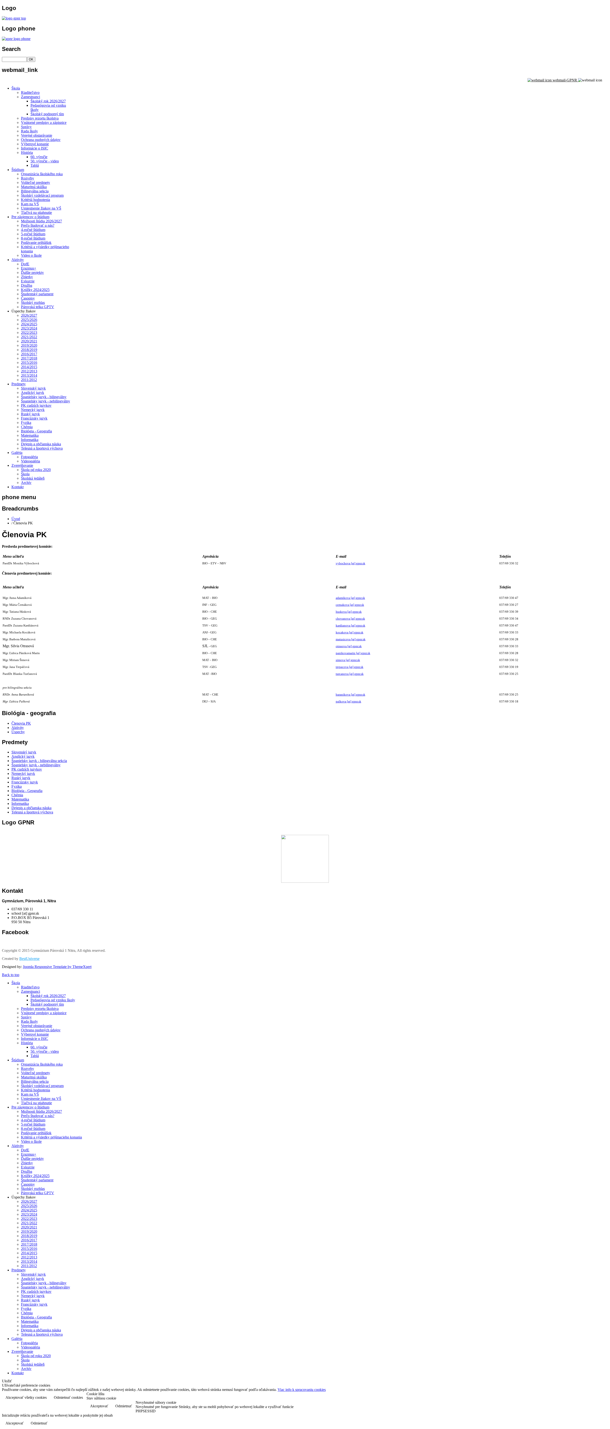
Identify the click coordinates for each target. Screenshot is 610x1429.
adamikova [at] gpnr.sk (350, 598)
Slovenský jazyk (33, 388)
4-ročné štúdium (33, 230)
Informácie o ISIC (34, 148)
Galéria (16, 453)
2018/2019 (29, 350)
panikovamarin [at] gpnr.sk (353, 653)
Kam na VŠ (30, 204)
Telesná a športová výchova (42, 448)
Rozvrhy (27, 178)
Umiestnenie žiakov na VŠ (41, 208)
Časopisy (28, 298)
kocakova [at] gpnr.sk (349, 632)
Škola (15, 88)
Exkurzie (28, 281)
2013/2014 (29, 375)
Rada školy (29, 131)
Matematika (30, 435)
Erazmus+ (28, 268)
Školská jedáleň (33, 478)
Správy (26, 127)
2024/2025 (29, 324)
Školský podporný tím (47, 114)
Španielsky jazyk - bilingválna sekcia (39, 761)
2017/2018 (29, 358)
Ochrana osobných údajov (41, 140)
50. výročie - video (44, 161)
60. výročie (38, 157)
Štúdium (17, 170)
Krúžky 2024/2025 (35, 290)
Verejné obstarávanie (36, 135)
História (27, 152)
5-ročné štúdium (33, 234)
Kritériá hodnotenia (35, 200)
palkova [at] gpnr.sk (348, 701)
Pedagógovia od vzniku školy (52, 1000)
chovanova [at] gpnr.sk (350, 618)
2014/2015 (29, 367)
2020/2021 (29, 341)
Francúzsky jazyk (34, 418)
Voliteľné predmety (35, 183)
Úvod (15, 519)
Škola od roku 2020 (36, 470)
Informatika (29, 440)
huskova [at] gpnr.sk (349, 611)
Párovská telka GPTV (37, 307)
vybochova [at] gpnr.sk (350, 563)
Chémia (27, 427)
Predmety (18, 384)
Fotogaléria (29, 457)
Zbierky (27, 277)
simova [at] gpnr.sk (348, 660)
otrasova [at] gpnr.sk (349, 646)
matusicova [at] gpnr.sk (351, 639)
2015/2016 (29, 363)
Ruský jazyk (30, 414)
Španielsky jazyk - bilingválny (43, 397)
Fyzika (26, 423)
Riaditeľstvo (30, 92)
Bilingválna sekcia (35, 191)
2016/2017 (29, 354)
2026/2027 (29, 315)
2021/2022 (29, 337)
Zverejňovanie (22, 465)
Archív (26, 483)
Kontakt (17, 487)
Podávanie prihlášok (36, 243)
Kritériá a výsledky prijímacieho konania (51, 1137)
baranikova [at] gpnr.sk (350, 694)
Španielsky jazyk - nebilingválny (45, 401)
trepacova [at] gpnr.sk (349, 667)
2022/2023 (29, 333)
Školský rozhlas (33, 303)
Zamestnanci (30, 97)
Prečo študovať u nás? (37, 225)
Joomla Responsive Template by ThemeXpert (57, 967)
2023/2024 (29, 328)
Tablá (34, 165)
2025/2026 (29, 320)
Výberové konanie (35, 144)
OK (31, 59)
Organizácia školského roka (42, 174)
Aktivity (17, 260)
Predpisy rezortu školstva (40, 118)
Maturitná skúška (34, 187)
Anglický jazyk (32, 393)
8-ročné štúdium (33, 238)
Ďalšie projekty (32, 273)
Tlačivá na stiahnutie (36, 213)
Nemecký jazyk (33, 410)
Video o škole (31, 255)
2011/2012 (29, 380)
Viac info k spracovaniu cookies (302, 1390)
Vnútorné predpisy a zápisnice (43, 122)
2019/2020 (29, 345)
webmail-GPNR (565, 80)
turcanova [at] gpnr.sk (350, 674)
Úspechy (18, 732)
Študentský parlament (37, 294)
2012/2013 (29, 371)
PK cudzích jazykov (36, 405)
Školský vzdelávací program (42, 195)
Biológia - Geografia (36, 431)
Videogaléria (30, 461)
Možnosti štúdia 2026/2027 (41, 221)
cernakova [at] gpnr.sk (350, 605)
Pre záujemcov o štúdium (30, 217)
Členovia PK (21, 723)
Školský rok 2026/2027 (48, 101)
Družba (26, 285)
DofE (25, 264)
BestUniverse (29, 959)
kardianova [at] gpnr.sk (350, 625)
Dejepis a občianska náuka (41, 444)
